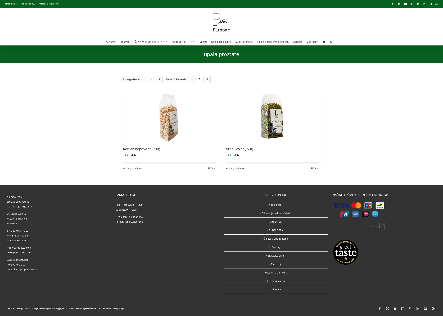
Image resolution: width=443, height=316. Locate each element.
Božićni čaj (276, 221)
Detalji (214, 168)
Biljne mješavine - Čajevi (276, 213)
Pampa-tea (123, 308)
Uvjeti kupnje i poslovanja (22, 269)
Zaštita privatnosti (17, 259)
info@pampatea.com (49, 3)
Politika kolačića (16, 264)
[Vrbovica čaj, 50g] (273, 116)
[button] (331, 41)
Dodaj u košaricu (133, 168)
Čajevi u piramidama (276, 238)
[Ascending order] (159, 79)
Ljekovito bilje (276, 255)
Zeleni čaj (276, 289)
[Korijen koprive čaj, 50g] (170, 116)
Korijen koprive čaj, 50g (141, 149)
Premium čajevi (276, 281)
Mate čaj (276, 264)
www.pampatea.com (19, 252)
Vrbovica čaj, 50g (239, 149)
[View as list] (207, 79)
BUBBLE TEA (276, 230)
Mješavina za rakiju (276, 272)
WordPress (112, 308)
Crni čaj (276, 247)
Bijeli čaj (276, 204)
